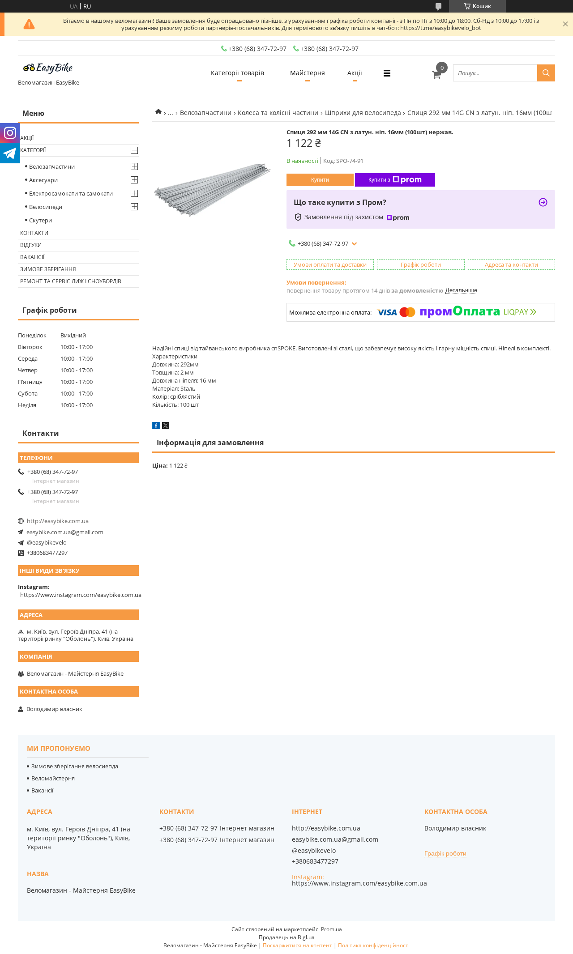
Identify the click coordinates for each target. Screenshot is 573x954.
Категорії (33, 150)
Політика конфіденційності (374, 945)
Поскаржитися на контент (297, 945)
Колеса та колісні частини (278, 112)
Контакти (34, 233)
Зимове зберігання (48, 269)
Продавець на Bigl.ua (287, 937)
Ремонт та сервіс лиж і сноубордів (70, 281)
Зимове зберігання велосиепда (74, 766)
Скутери (40, 220)
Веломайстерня (53, 778)
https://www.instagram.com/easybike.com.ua (80, 594)
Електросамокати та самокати (71, 193)
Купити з (379, 180)
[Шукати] (546, 72)
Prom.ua (331, 929)
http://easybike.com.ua (58, 520)
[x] (165, 427)
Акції (354, 72)
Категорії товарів (237, 72)
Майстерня (307, 72)
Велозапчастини (205, 112)
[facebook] (156, 427)
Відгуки (31, 245)
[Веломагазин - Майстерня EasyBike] (51, 69)
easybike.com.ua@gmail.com (64, 532)
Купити (320, 180)
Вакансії (32, 257)
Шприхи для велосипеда (363, 112)
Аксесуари (43, 180)
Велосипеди (45, 207)
